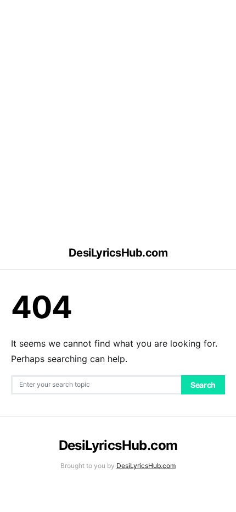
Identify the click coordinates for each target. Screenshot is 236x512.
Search (203, 384)
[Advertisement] (118, 118)
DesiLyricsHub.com (118, 252)
